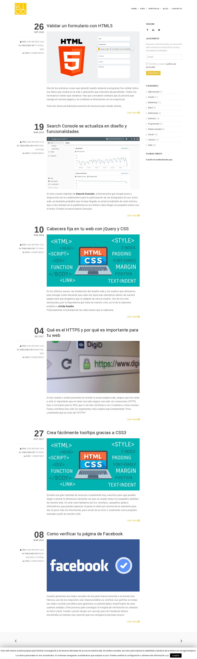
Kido (142, 9)
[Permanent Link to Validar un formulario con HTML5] (93, 81)
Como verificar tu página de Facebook (85, 533)
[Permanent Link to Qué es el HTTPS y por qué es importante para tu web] (93, 391)
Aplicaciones (154, 92)
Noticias (40, 149)
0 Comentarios (36, 53)
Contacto (177, 9)
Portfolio (154, 9)
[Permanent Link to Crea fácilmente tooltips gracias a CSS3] (93, 488)
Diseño (151, 97)
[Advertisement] (165, 208)
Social (151, 135)
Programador (154, 124)
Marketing (38, 146)
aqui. (167, 655)
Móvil (150, 108)
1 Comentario (37, 456)
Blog (165, 9)
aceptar (175, 655)
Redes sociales (155, 129)
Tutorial (39, 46)
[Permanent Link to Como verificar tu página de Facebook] (93, 589)
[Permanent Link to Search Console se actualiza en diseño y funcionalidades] (93, 187)
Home (134, 9)
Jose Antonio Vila (35, 42)
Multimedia (153, 113)
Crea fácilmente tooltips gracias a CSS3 (86, 432)
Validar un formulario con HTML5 (80, 25)
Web (42, 49)
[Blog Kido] (20, 8)
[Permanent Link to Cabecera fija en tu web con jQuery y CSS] (93, 284)
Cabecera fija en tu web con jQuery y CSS (88, 228)
